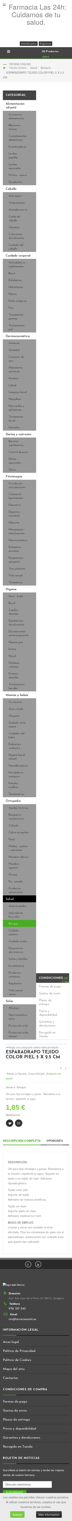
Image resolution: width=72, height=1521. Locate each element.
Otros (12, 469)
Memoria (14, 522)
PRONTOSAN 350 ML (64, 1052)
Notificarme (13, 1115)
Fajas (12, 839)
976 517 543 (17, 1308)
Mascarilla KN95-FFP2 (60, 1052)
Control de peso (18, 452)
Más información (49, 1514)
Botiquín (46, 68)
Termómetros (16, 794)
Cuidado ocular (18, 941)
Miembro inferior (18, 857)
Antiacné (14, 343)
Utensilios (14, 427)
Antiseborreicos (18, 209)
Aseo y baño (16, 709)
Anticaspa (15, 196)
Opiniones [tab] (54, 1140)
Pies (11, 308)
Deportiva (15, 505)
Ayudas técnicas (18, 808)
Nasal (12, 656)
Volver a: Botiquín (16, 1087)
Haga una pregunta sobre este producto (33, 1047)
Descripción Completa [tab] (22, 1140)
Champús (14, 227)
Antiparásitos (17, 203)
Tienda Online (18, 68)
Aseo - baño (16, 596)
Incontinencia (16, 966)
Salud (33, 68)
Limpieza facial (18, 392)
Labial (12, 385)
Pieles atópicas (18, 301)
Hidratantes (16, 287)
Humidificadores (18, 765)
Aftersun (14, 1008)
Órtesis (13, 874)
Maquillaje (15, 399)
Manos (13, 294)
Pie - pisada (16, 881)
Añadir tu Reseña (16, 1073)
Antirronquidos (17, 906)
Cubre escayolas (18, 832)
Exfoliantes (15, 280)
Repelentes (15, 983)
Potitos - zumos (18, 175)
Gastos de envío (49, 993)
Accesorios (15, 702)
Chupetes (14, 716)
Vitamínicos (16, 582)
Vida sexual (15, 575)
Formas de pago (50, 986)
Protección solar (18, 1025)
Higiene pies (16, 642)
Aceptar (17, 1514)
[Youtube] (38, 1264)
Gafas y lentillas (18, 959)
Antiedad (14, 350)
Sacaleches (15, 182)
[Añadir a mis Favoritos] (9, 1123)
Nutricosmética (18, 540)
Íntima (12, 649)
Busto (12, 273)
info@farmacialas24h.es (22, 1319)
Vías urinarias (17, 568)
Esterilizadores (17, 147)
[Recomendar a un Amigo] (18, 1123)
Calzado (14, 825)
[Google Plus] (28, 1264)
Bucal (12, 603)
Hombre (13, 378)
